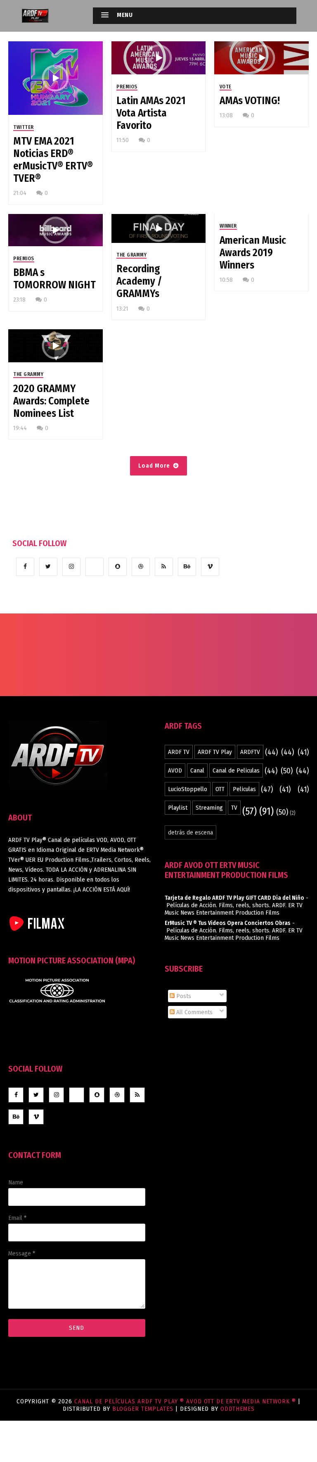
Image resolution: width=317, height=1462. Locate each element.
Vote (226, 87)
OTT (220, 789)
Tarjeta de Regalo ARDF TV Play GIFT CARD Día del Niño (234, 897)
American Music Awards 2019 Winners (253, 252)
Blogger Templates (142, 1408)
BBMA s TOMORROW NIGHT (54, 278)
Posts (183, 996)
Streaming (209, 807)
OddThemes (237, 1408)
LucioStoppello (187, 789)
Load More (154, 465)
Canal (197, 770)
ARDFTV (250, 752)
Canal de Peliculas (236, 770)
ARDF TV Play (215, 752)
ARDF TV (178, 752)
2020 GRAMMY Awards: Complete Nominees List (51, 401)
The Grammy (131, 255)
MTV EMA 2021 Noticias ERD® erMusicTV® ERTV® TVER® (53, 160)
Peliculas (244, 789)
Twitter (23, 127)
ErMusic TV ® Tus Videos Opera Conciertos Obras (228, 923)
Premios (126, 87)
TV (234, 807)
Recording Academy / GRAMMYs (139, 281)
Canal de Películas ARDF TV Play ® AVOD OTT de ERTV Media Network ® (186, 1401)
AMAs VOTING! (250, 101)
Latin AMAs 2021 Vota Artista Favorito (151, 113)
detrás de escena (190, 832)
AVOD (175, 770)
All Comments (194, 1012)
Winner (228, 226)
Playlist (177, 807)
